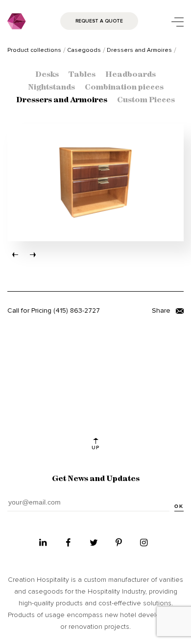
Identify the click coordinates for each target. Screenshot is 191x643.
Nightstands (51, 87)
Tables (82, 74)
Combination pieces (124, 87)
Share (162, 310)
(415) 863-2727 (76, 310)
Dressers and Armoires (61, 100)
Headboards (130, 74)
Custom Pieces (146, 100)
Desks (47, 74)
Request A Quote (99, 21)
